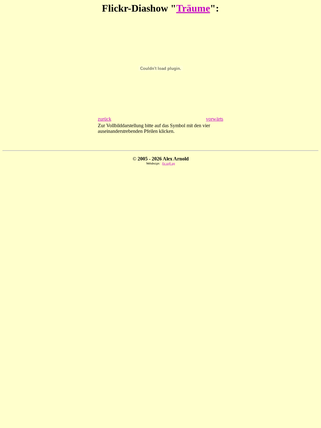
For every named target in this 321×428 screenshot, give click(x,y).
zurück (104, 119)
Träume (193, 8)
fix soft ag (168, 163)
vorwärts (214, 119)
